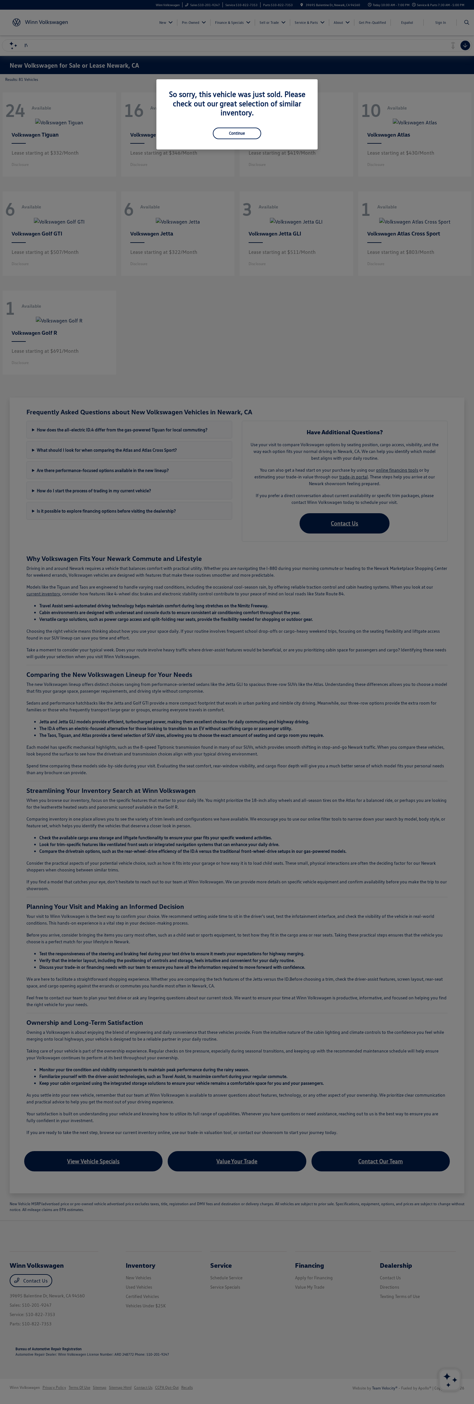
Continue (237, 133)
